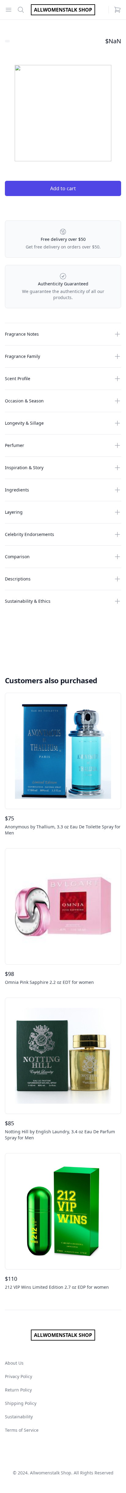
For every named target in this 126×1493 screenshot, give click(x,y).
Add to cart (63, 188)
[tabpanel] (63, 113)
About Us (14, 1363)
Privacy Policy (18, 1376)
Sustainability (19, 1417)
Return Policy (18, 1390)
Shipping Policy (20, 1403)
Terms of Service (22, 1430)
